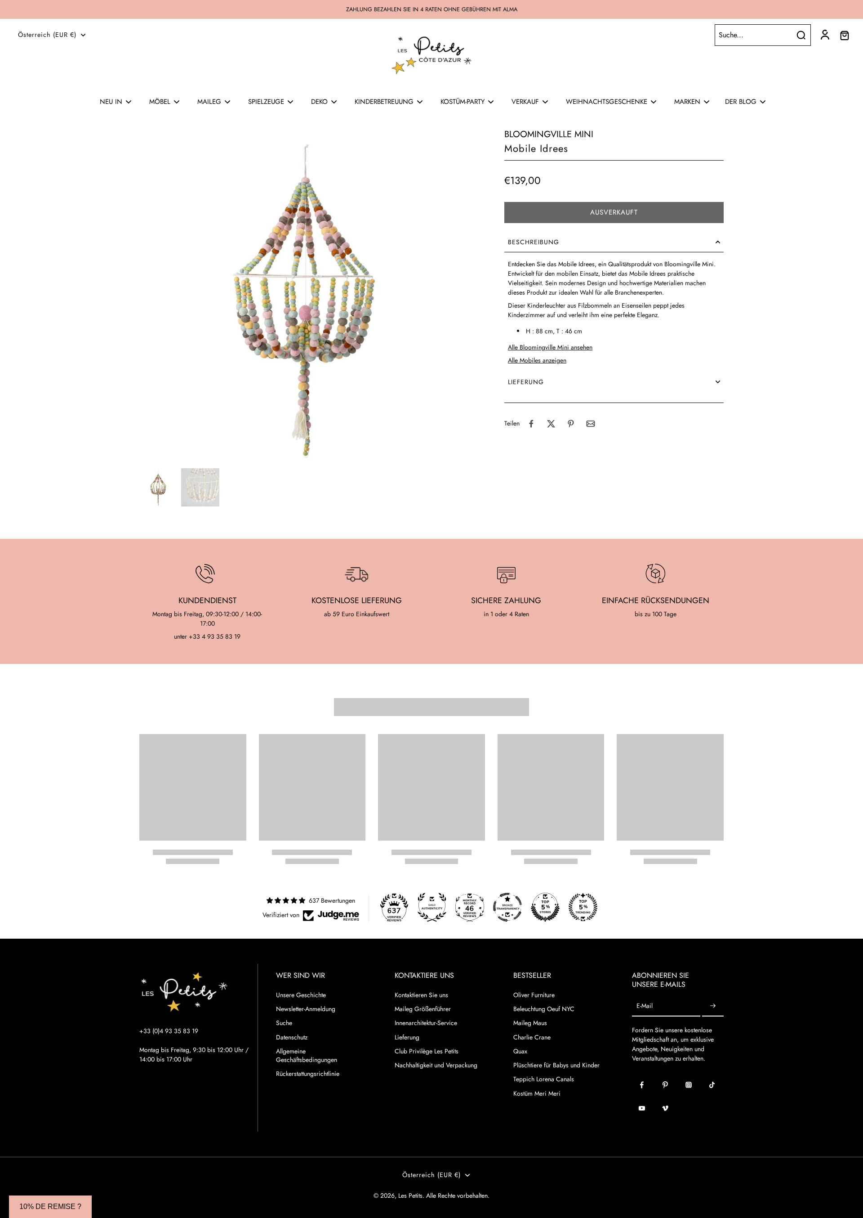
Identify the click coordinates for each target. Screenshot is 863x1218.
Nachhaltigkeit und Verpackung (436, 1065)
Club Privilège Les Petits (426, 1051)
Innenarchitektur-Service (426, 1023)
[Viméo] (665, 1108)
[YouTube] (642, 1108)
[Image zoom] (307, 296)
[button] (614, 212)
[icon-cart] (844, 35)
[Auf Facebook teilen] (531, 424)
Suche (284, 1023)
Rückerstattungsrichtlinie (307, 1074)
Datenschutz (291, 1037)
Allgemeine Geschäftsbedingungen (306, 1055)
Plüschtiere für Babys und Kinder (556, 1065)
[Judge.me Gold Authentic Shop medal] (432, 907)
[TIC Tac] (712, 1085)
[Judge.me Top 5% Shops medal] (545, 907)
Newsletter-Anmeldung (305, 1009)
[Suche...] (801, 35)
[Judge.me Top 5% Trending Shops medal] (583, 907)
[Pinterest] (665, 1085)
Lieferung (407, 1037)
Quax (520, 1051)
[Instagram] (688, 1085)
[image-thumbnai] (158, 487)
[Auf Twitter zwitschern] (551, 424)
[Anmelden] (824, 35)
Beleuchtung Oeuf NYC (543, 1009)
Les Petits (410, 1195)
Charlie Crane (532, 1037)
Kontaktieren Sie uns (421, 995)
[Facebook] (642, 1085)
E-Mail (644, 1006)
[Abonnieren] (713, 1006)
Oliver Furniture (534, 995)
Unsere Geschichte (301, 995)
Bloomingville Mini (548, 134)
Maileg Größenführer (423, 1009)
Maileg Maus (530, 1023)
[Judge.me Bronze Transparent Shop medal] (507, 907)
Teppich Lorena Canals (543, 1079)
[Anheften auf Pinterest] (571, 424)
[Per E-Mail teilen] (591, 424)
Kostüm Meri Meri (537, 1093)
